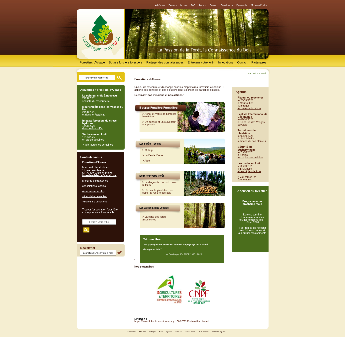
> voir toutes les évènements (247, 178)
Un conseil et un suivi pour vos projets (158, 123)
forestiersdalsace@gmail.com (99, 175)
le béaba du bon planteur (252, 141)
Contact (213, 5)
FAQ (193, 5)
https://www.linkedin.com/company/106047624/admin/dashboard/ (171, 321)
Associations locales (93, 191)
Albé (147, 160)
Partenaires (258, 62)
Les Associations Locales (154, 207)
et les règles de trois (249, 171)
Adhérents (160, 5)
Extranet (173, 5)
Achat (148, 113)
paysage (242, 124)
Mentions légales (259, 5)
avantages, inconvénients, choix (249, 107)
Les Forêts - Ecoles (150, 143)
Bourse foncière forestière (125, 62)
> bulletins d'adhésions (94, 201)
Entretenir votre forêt (201, 62)
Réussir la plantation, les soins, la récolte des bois (157, 191)
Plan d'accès (227, 5)
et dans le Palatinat (93, 114)
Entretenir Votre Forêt (151, 175)
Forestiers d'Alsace (92, 62)
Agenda (202, 5)
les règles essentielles (250, 157)
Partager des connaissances (165, 62)
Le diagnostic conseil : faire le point (159, 183)
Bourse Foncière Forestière (158, 107)
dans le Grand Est (92, 128)
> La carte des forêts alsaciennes (154, 218)
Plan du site (242, 5)
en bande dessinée (93, 139)
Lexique (184, 5)
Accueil (253, 73)
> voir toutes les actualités (97, 144)
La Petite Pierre (154, 155)
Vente (158, 113)
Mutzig (149, 150)
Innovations (225, 62)
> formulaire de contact (94, 196)
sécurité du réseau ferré (96, 101)
